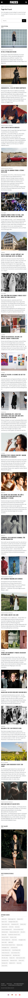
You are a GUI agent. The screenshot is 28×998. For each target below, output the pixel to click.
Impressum (9, 983)
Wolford (12, 963)
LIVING (3, 334)
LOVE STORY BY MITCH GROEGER (10, 127)
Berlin (4, 921)
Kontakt (3, 983)
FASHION (3, 412)
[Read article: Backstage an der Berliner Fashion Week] (14, 679)
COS (11, 926)
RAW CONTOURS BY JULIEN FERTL (10, 804)
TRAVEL (3, 252)
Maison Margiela (6, 955)
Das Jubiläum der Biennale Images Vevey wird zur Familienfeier (13, 296)
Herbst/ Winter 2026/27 (8, 944)
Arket (4, 919)
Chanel (4, 926)
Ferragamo (22, 939)
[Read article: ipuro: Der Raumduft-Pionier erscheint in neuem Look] (14, 639)
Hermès (19, 944)
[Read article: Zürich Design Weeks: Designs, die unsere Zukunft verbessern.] (14, 323)
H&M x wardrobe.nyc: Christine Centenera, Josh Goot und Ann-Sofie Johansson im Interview (12, 415)
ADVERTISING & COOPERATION (15, 985)
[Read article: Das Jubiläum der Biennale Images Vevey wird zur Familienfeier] (14, 282)
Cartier (23, 924)
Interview (14, 947)
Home (2, 6)
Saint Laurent (20, 957)
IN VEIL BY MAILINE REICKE (9, 52)
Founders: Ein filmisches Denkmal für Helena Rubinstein (13, 538)
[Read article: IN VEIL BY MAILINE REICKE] (14, 38)
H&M (11, 942)
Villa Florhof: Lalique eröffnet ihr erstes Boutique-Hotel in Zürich (12, 255)
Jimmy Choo (5, 952)
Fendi (14, 939)
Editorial (5, 932)
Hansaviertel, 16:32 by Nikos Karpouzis (13, 88)
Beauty (20, 919)
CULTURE (3, 293)
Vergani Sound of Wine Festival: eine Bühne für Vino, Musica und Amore (12, 215)
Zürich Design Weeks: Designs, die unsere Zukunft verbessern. (11, 337)
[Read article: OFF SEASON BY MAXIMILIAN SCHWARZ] (14, 565)
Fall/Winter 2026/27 (14, 934)
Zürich (4, 965)
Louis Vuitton (15, 952)
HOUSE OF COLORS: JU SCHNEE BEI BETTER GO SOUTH (13, 375)
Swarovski (13, 960)
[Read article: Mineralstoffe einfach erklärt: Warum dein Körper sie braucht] (14, 442)
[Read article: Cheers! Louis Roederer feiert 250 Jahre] (14, 751)
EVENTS (3, 726)
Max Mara (16, 955)
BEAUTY (3, 492)
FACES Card (3, 985)
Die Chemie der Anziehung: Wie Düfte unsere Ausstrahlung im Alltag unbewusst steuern (12, 496)
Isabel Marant (6, 950)
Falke (4, 934)
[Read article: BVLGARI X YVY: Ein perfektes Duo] (14, 715)
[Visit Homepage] (14, 2)
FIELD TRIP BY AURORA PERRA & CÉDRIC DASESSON (12, 171)
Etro (23, 932)
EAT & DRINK (4, 762)
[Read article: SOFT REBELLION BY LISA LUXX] (14, 601)
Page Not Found (8, 6)
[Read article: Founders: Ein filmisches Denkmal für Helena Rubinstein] (14, 524)
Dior (17, 926)
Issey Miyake (16, 950)
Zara (19, 963)
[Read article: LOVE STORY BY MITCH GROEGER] (14, 114)
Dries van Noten (18, 929)
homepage (5, 947)
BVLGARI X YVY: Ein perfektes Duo (11, 728)
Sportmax (5, 960)
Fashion (5, 937)
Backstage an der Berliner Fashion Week (14, 692)
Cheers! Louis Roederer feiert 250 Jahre (12, 765)
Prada (12, 957)
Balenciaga (11, 919)
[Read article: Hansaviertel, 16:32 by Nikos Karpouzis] (14, 74)
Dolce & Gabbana (7, 929)
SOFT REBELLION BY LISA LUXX (9, 615)
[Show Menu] (2, 2)
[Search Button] (26, 2)
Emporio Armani (14, 932)
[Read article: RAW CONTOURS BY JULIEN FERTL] (14, 790)
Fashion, (13, 937)
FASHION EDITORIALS (7, 125)
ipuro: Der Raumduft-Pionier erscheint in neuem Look (13, 653)
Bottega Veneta (13, 921)
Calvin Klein (5, 924)
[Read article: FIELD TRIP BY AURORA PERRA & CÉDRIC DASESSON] (14, 157)
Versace (4, 963)
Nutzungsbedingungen (19, 983)
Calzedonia (14, 924)
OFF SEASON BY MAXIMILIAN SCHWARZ (12, 579)
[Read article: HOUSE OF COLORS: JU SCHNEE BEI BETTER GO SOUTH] (14, 361)
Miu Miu (5, 957)
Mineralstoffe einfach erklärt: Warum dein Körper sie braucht (13, 456)
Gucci (4, 942)
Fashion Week (6, 939)
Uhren (21, 960)
